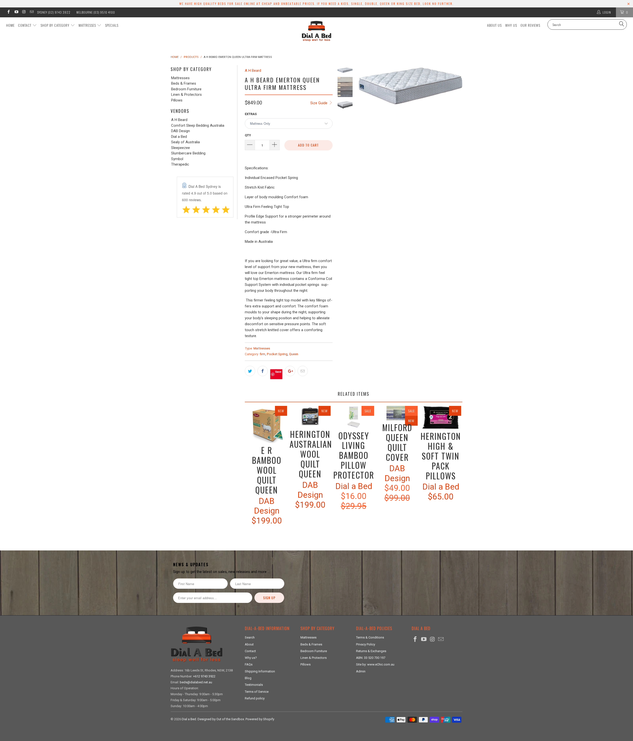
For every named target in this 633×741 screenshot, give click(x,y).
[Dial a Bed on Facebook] (8, 12)
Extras (251, 114)
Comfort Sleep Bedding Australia (197, 125)
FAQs (248, 664)
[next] (457, 137)
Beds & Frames (183, 83)
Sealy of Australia (185, 142)
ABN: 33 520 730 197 (370, 658)
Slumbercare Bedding (188, 153)
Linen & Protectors (186, 94)
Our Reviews (530, 25)
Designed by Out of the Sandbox (221, 719)
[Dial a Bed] (316, 31)
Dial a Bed (179, 136)
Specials (111, 25)
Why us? (251, 658)
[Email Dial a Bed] (31, 12)
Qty (248, 135)
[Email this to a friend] (302, 371)
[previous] (364, 137)
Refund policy (255, 698)
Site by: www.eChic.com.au (375, 664)
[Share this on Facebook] (262, 371)
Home (10, 25)
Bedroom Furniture (186, 89)
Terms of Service (257, 691)
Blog (248, 678)
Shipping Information (260, 671)
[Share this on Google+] (290, 371)
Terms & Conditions (370, 637)
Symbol (177, 159)
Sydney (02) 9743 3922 (53, 12)
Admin (360, 671)
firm (262, 354)
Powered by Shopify (260, 719)
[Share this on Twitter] (250, 371)
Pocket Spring (277, 354)
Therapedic (180, 164)
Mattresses (88, 25)
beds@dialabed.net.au (196, 682)
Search (250, 637)
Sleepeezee (180, 148)
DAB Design (180, 131)
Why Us (511, 25)
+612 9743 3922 (204, 676)
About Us (494, 25)
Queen (293, 354)
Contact (25, 25)
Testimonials (254, 685)
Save (278, 371)
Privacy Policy (365, 644)
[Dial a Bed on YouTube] (16, 12)
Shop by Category (55, 25)
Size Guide (319, 103)
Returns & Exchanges (371, 651)
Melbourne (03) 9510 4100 (95, 12)
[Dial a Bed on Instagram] (24, 12)
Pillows (176, 100)
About (249, 644)
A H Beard (179, 120)
